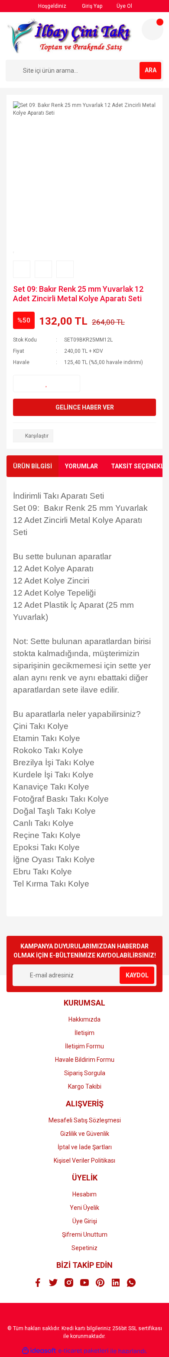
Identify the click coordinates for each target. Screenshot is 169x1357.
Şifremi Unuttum (84, 1234)
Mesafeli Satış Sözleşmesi (85, 1120)
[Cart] (152, 29)
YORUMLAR (81, 466)
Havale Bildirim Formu (84, 1059)
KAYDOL (137, 975)
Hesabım (84, 1194)
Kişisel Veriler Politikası (84, 1160)
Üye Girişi (84, 1221)
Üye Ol (123, 6)
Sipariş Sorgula (84, 1073)
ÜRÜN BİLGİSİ (32, 466)
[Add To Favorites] (46, 383)
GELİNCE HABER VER (84, 407)
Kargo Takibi (84, 1086)
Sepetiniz (85, 1247)
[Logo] (69, 36)
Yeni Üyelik (84, 1207)
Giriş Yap (91, 6)
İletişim (84, 1032)
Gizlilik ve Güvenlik (84, 1133)
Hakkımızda (84, 1019)
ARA (150, 70)
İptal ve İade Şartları (85, 1147)
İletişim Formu (84, 1046)
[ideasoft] (39, 1351)
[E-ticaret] (83, 1351)
